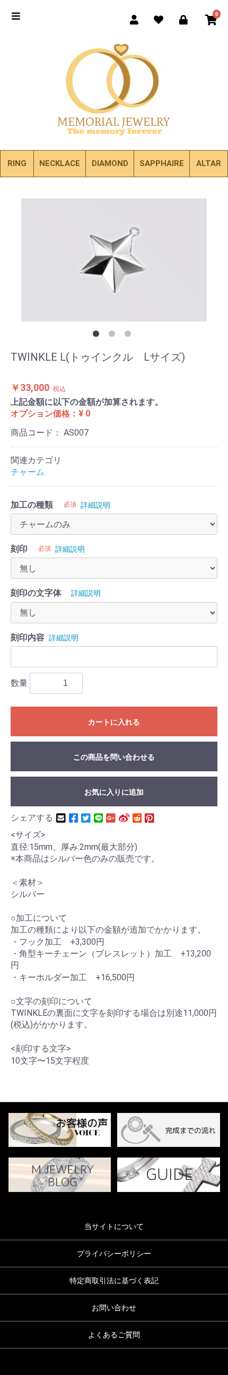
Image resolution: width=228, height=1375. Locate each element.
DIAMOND (110, 163)
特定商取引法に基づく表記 (114, 1280)
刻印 (19, 549)
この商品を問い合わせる (114, 757)
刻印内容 (28, 637)
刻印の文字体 (36, 593)
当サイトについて (114, 1226)
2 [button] (114, 335)
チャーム (28, 472)
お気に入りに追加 (114, 792)
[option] (114, 259)
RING (17, 163)
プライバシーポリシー (114, 1253)
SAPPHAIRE (161, 163)
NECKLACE (59, 163)
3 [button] (130, 335)
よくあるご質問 (114, 1334)
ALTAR (208, 163)
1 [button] (98, 335)
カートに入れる (114, 722)
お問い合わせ (114, 1307)
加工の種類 (32, 505)
